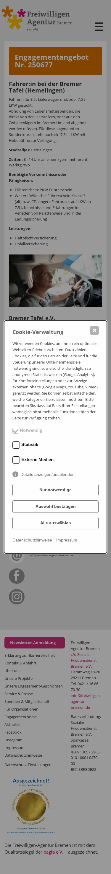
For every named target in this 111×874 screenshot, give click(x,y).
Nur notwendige (55, 489)
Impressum (66, 540)
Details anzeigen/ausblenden (47, 474)
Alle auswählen (55, 522)
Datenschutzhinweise (32, 540)
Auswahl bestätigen (56, 506)
